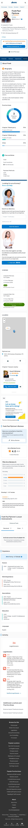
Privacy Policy (13, 814)
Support (14, 807)
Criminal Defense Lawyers (14, 779)
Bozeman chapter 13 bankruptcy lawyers (13, 709)
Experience (18, 58)
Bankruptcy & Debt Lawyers (14, 774)
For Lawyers (14, 737)
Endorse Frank (14, 523)
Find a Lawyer (14, 725)
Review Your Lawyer (14, 727)
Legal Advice (14, 730)
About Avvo (14, 802)
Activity (25, 58)
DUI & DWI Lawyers (14, 781)
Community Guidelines (13, 816)
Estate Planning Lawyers (14, 784)
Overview (3, 58)
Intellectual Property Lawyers (14, 791)
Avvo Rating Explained (14, 810)
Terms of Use (5, 814)
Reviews (11, 58)
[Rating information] (21, 19)
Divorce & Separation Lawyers (14, 789)
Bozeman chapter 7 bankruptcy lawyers (13, 712)
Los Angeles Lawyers (14, 748)
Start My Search (14, 226)
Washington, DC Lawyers (14, 756)
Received (7, 528)
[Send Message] (7, 361)
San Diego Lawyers (14, 766)
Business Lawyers (14, 776)
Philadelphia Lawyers (14, 758)
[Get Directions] (20, 361)
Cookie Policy (22, 814)
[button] (14, 46)
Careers (14, 805)
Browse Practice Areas (14, 732)
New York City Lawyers (14, 746)
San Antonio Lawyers (14, 763)
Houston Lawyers (14, 753)
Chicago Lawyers (14, 751)
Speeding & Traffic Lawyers (14, 794)
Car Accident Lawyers (14, 786)
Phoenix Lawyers (14, 761)
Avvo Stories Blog (14, 735)
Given (20, 528)
